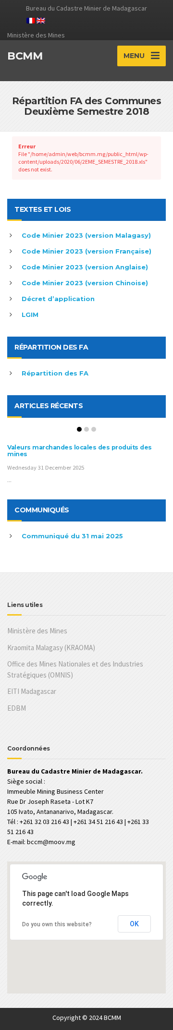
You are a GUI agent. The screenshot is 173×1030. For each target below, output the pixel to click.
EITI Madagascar (31, 691)
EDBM (16, 708)
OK (134, 924)
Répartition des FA (55, 373)
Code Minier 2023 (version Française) (86, 251)
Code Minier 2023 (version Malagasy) (86, 235)
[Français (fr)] (30, 19)
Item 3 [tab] (93, 429)
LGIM (30, 314)
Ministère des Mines (37, 630)
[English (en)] (41, 19)
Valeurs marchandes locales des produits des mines (79, 451)
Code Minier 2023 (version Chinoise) (85, 283)
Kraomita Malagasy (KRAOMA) (51, 647)
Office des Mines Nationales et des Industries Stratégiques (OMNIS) (75, 669)
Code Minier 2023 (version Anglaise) (85, 267)
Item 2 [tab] (86, 429)
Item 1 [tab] (79, 429)
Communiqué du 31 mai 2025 (72, 536)
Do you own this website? (57, 924)
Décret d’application (58, 299)
